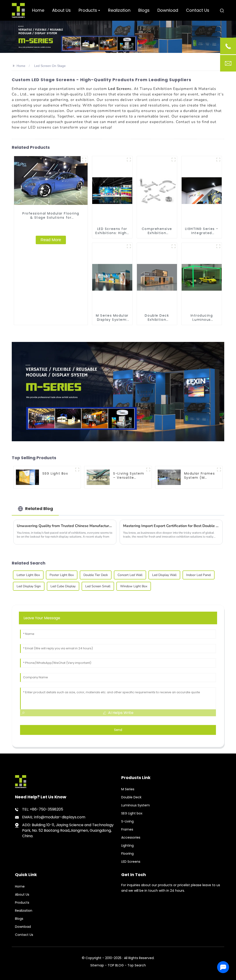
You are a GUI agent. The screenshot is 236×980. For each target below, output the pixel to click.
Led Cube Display (63, 586)
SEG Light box (131, 813)
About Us (22, 894)
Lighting (127, 845)
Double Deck (131, 797)
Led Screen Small (97, 586)
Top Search (136, 965)
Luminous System (135, 805)
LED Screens (130, 861)
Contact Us (24, 934)
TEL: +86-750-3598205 (42, 809)
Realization (23, 910)
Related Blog (39, 508)
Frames (127, 829)
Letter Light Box (28, 575)
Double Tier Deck (95, 575)
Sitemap (97, 965)
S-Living (127, 821)
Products (22, 902)
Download (23, 926)
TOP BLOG (116, 965)
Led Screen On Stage (50, 66)
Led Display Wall (164, 575)
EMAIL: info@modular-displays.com (53, 817)
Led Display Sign (29, 586)
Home (21, 66)
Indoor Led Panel (198, 575)
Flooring (127, 853)
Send (118, 730)
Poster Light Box (62, 575)
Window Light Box (133, 586)
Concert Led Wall (130, 575)
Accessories (130, 837)
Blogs (19, 918)
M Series (127, 789)
